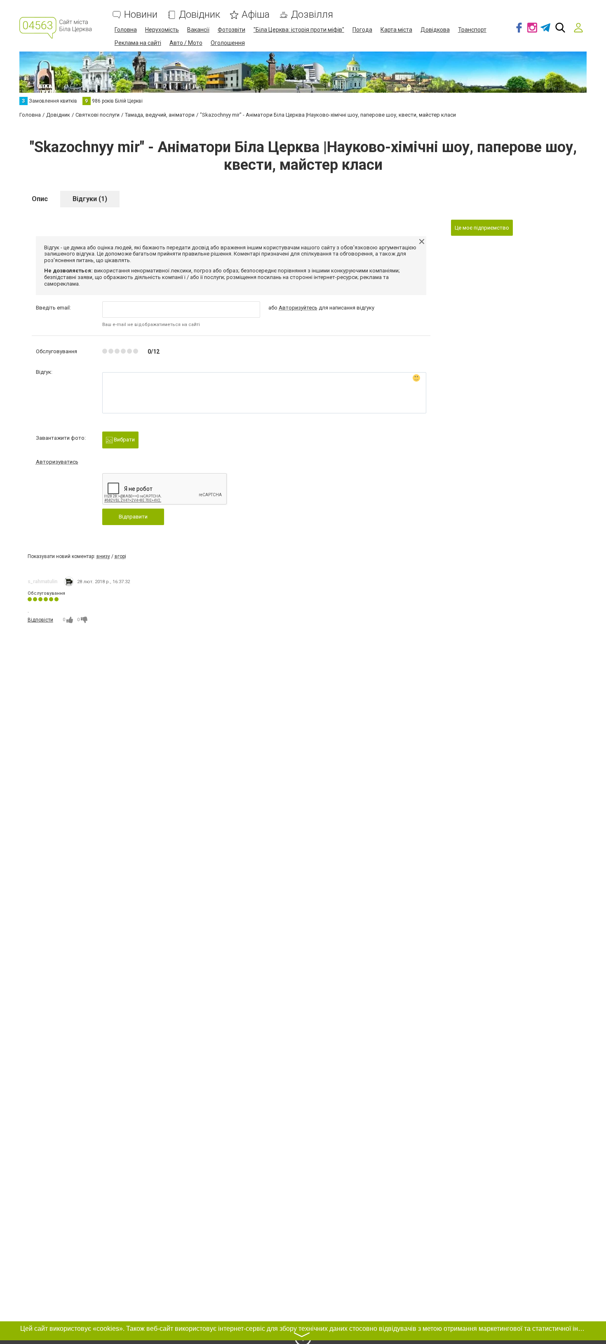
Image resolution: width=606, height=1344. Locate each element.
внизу (103, 556)
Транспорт (472, 29)
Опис (40, 199)
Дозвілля (312, 14)
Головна (126, 29)
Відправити (133, 517)
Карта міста (396, 29)
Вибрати (124, 439)
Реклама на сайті (138, 43)
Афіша (256, 14)
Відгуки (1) (90, 199)
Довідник (199, 14)
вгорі (120, 556)
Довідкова (435, 29)
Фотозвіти (231, 29)
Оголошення (228, 43)
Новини (140, 14)
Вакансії (198, 29)
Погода (362, 29)
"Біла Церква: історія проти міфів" (299, 29)
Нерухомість (162, 29)
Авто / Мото (185, 43)
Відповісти (40, 620)
